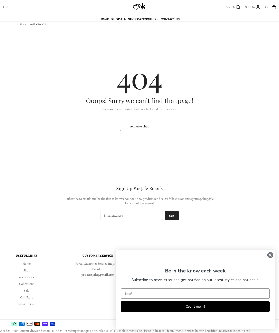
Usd (5, 7)
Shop (26, 270)
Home (23, 24)
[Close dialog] (270, 255)
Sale (26, 290)
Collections (26, 284)
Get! (172, 216)
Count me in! (195, 306)
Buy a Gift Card (26, 304)
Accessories (26, 277)
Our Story (26, 297)
